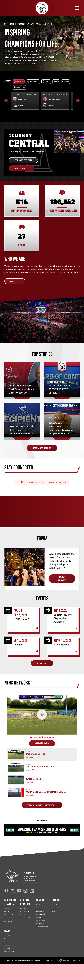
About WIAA (7, 909)
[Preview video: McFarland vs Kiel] (16, 754)
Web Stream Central (9, 951)
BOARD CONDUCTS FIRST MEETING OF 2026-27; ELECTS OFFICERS (60, 387)
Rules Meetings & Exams (42, 926)
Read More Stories (42, 448)
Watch (41, 743)
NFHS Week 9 (21, 619)
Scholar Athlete (8, 918)
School (24, 918)
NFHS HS (40, 923)
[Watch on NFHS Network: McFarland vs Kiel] (42, 715)
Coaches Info (39, 908)
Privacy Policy (49, 960)
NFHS (7, 915)
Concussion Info (40, 911)
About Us (14, 281)
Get (21, 168)
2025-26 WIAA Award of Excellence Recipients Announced (21, 429)
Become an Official (56, 908)
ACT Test (19, 644)
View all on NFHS (41, 805)
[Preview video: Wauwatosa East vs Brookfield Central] (16, 792)
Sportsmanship (8, 921)
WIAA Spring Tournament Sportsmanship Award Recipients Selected (61, 428)
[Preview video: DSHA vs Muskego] (16, 780)
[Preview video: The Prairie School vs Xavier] (16, 767)
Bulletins (6, 939)
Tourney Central (23, 160)
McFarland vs (41, 737)
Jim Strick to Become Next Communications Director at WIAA (21, 389)
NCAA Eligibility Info (9, 912)
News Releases (7, 945)
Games (24, 912)
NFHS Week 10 (61, 644)
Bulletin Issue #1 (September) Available (62, 618)
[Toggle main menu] (77, 8)
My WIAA (22, 915)
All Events (42, 663)
